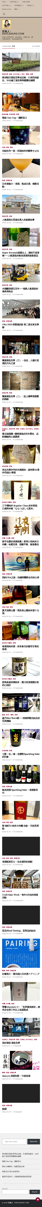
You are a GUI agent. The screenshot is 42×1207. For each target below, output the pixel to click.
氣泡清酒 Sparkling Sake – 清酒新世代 (20, 791)
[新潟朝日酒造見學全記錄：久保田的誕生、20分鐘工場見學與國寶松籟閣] (21, 62)
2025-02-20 (6, 1013)
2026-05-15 (6, 330)
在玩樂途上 (18, 5)
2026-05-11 (6, 366)
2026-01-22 (6, 476)
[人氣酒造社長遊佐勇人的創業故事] (21, 204)
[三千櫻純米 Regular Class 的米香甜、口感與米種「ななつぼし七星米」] (21, 490)
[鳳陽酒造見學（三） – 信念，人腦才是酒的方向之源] (21, 344)
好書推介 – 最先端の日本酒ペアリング (21, 974)
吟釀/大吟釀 (6, 538)
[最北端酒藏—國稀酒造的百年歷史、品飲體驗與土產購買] (21, 416)
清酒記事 (9, 181)
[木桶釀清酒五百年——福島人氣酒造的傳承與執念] (21, 273)
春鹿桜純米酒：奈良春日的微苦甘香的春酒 (20, 648)
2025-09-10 (6, 511)
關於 (16, 9)
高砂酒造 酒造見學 (11, 1042)
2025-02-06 (6, 1112)
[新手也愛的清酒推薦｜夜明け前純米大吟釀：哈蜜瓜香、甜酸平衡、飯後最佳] (21, 525)
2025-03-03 (6, 933)
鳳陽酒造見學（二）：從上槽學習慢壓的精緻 (20, 398)
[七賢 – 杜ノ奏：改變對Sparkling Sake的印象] (21, 738)
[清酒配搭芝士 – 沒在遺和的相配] (21, 846)
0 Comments (18, 83)
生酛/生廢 (5, 147)
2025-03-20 (6, 865)
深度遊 (36, 429)
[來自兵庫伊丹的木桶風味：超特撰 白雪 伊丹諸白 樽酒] (21, 454)
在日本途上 (14, 2)
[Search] (4, 14)
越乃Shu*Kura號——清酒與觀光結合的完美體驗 (21, 719)
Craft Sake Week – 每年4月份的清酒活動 (20, 896)
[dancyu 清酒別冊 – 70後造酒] (21, 1060)
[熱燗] (21, 1093)
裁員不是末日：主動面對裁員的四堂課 (16, 1177)
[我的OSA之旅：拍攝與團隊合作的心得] (21, 561)
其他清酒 (12, 114)
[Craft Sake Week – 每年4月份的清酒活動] (21, 879)
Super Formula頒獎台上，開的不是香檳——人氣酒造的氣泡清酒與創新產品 (20, 254)
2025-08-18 (6, 580)
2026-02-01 (6, 440)
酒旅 (10, 74)
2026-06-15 (6, 190)
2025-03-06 (6, 901)
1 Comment (16, 1046)
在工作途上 (6, 5)
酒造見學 (5, 74)
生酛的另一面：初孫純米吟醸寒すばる (20, 150)
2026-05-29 (6, 223)
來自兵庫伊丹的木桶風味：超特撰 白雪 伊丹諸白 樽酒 (20, 471)
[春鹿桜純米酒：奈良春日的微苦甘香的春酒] (21, 630)
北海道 (22, 429)
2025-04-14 (6, 724)
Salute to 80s (6, 9)
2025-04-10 (6, 760)
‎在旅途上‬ (30, 5)
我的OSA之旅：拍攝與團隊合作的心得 (20, 577)
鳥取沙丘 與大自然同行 (11, 1171)
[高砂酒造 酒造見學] (21, 1027)
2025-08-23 (6, 547)
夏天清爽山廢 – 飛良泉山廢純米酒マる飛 (20, 612)
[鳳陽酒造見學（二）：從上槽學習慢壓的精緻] (21, 380)
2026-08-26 (6, 83)
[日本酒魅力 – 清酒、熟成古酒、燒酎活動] (21, 168)
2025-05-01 (6, 652)
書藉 (3, 971)
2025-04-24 (6, 688)
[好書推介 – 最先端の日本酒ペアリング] (21, 953)
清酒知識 (9, 321)
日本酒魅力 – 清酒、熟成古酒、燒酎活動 (20, 185)
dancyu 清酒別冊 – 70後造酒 (16, 1076)
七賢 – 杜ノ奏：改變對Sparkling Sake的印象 (21, 755)
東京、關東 (25, 74)
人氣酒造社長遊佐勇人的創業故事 (18, 219)
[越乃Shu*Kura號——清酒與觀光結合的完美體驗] (21, 702)
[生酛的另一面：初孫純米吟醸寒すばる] (21, 135)
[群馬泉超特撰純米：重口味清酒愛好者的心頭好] (21, 666)
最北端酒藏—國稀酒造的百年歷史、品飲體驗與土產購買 (20, 435)
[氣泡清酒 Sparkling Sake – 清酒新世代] (21, 774)
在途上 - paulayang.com (13, 32)
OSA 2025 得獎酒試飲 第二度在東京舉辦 (20, 326)
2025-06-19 (6, 616)
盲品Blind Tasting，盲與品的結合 (19, 930)
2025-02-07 (6, 1079)
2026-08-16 (6, 121)
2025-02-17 (6, 1046)
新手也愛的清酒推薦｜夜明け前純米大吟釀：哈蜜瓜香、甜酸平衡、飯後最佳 (20, 543)
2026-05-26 (6, 258)
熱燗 (4, 1109)
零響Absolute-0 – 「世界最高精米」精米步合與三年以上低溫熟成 (21, 1008)
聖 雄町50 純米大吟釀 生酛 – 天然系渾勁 (20, 827)
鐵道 (3, 715)
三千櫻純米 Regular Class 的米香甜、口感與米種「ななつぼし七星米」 (20, 507)
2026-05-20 (6, 294)
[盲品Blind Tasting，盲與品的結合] (21, 915)
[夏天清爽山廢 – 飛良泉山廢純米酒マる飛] (21, 595)
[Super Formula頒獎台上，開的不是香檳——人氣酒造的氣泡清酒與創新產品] (21, 237)
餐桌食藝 (5, 114)
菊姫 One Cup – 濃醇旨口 (14, 117)
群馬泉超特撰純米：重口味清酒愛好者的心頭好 (20, 684)
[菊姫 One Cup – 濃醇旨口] (21, 102)
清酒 (3, 2)
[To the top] (38, 1199)
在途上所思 (26, 2)
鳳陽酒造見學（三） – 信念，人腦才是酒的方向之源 (20, 362)
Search (5, 1189)
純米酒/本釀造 (7, 502)
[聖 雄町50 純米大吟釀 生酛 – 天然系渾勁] (21, 810)
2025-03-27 (6, 832)
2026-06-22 (6, 154)
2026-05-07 (6, 402)
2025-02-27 (6, 977)
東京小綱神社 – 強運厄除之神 (13, 1166)
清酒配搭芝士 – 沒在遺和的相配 (17, 861)
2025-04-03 (6, 796)
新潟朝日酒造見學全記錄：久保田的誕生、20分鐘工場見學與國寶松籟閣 (20, 79)
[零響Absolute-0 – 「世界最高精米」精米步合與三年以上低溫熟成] (21, 991)
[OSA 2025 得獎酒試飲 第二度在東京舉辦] (21, 309)
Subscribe (33, 1141)
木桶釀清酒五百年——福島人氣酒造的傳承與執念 (20, 290)
